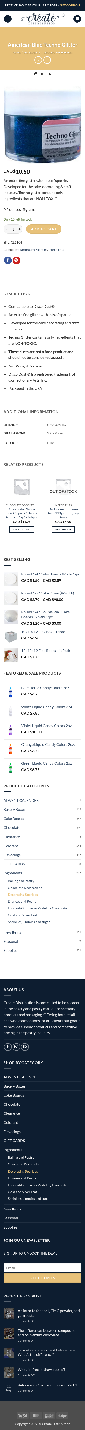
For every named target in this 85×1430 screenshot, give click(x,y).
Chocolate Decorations (25, 888)
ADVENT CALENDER (21, 800)
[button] (8, 19)
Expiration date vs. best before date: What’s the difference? (47, 1352)
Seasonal (11, 941)
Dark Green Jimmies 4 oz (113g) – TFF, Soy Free (63, 513)
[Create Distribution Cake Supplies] (42, 19)
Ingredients (32, 52)
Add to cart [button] (22, 529)
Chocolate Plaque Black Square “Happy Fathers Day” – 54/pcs (22, 513)
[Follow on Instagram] (16, 1047)
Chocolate (12, 827)
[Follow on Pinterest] (25, 1047)
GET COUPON (70, 5)
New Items (12, 932)
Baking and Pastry (21, 881)
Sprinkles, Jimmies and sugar (29, 922)
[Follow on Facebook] (8, 1047)
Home (16, 52)
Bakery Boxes (15, 809)
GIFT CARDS (14, 864)
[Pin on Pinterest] (16, 261)
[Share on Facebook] (8, 261)
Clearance (12, 836)
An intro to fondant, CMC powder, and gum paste (49, 1312)
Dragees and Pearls (22, 901)
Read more (63, 529)
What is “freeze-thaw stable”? (41, 1369)
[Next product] (38, 60)
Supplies (10, 950)
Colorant (11, 846)
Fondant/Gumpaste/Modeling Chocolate (37, 908)
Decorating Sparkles (58, 52)
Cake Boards (14, 818)
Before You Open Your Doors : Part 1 (47, 1385)
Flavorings (12, 854)
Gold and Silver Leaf (22, 915)
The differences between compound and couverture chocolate (47, 1332)
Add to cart (44, 229)
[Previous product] (47, 60)
